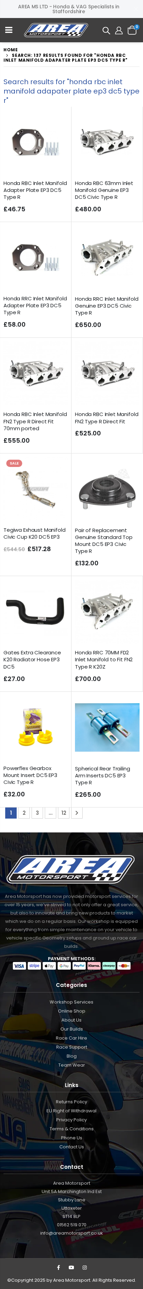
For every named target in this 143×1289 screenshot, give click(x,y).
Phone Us (71, 1138)
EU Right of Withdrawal (71, 1110)
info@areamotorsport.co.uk (71, 1233)
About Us (71, 1020)
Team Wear (71, 1065)
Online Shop (71, 1011)
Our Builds (71, 1029)
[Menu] (8, 30)
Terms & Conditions (72, 1128)
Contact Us (71, 1147)
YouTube (71, 1267)
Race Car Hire (71, 1038)
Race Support (71, 1047)
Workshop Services (71, 1002)
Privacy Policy (71, 1119)
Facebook (58, 1267)
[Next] (77, 813)
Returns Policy (71, 1101)
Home (10, 50)
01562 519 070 (71, 1224)
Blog (72, 1056)
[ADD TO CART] (56, 121)
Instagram (84, 1267)
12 (63, 812)
